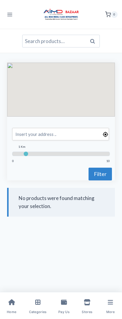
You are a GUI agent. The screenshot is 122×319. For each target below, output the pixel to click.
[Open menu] (9, 14)
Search (94, 41)
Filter (100, 174)
